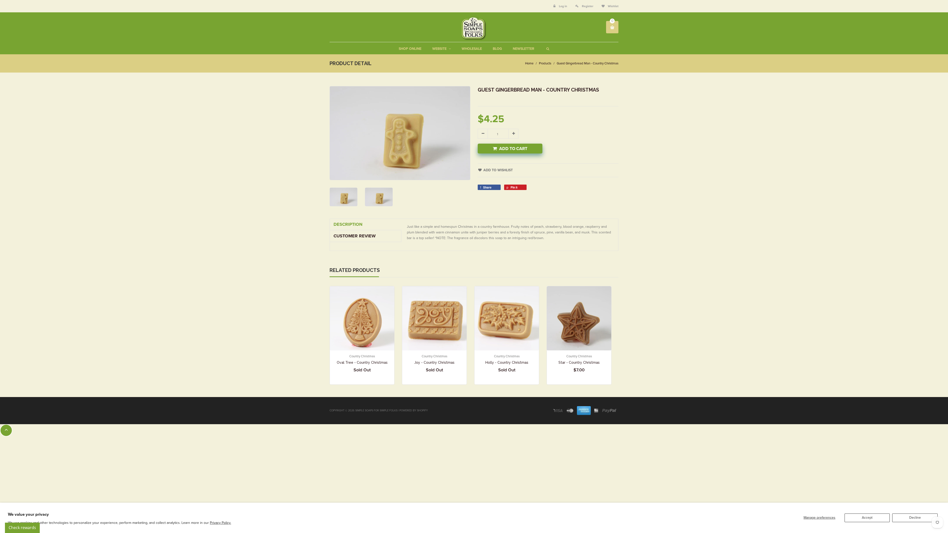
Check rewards (22, 527)
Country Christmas (362, 356)
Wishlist (612, 6)
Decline (915, 517)
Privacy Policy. (220, 523)
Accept (867, 517)
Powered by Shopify (413, 410)
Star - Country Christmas (579, 362)
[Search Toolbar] (547, 49)
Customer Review (355, 236)
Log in (563, 6)
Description (348, 224)
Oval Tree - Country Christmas (362, 362)
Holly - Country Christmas (506, 362)
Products (545, 63)
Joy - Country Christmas (434, 362)
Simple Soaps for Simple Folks (376, 410)
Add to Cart (513, 148)
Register (587, 6)
